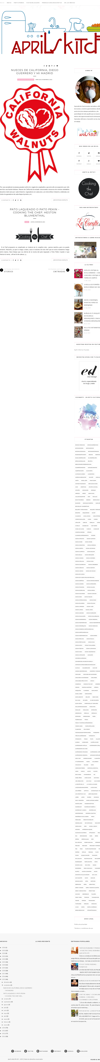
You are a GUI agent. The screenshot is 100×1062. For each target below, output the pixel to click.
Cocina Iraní (93, 600)
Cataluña (77, 522)
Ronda (94, 865)
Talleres (93, 894)
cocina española (79, 580)
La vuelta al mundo (92, 784)
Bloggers (77, 503)
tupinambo (78, 903)
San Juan (94, 874)
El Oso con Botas (94, 700)
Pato (92, 839)
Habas (88, 761)
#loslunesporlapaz (80, 457)
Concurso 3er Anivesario (90, 674)
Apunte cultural (93, 487)
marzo (5, 1019)
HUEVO (89, 771)
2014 (3, 1028)
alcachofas (89, 470)
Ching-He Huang (79, 529)
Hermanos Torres (80, 768)
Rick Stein (87, 865)
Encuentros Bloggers (25, 79)
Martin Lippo (78, 803)
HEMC (92, 764)
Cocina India (78, 596)
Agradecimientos (92, 467)
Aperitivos (83, 487)
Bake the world (79, 499)
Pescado (77, 845)
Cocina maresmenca (80, 619)
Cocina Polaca (90, 638)
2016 (3, 976)
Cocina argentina (80, 545)
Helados (86, 764)
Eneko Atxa (92, 706)
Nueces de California (81, 832)
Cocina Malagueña (80, 616)
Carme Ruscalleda (80, 519)
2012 (3, 1033)
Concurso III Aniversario (81, 677)
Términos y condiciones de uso (83, 928)
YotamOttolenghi (91, 910)
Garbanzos (85, 742)
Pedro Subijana (88, 842)
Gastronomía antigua (81, 745)
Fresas (86, 739)
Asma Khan (91, 493)
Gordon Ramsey (87, 758)
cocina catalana (79, 561)
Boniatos (77, 512)
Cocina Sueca (78, 645)
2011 (3, 1036)
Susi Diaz (77, 894)
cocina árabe (88, 541)
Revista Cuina (78, 865)
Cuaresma (86, 690)
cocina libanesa (79, 613)
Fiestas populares (89, 726)
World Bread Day (79, 910)
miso (85, 826)
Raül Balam (78, 858)
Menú (92, 816)
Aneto (77, 480)
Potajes (84, 852)
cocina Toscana (79, 648)
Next (63, 177)
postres (77, 852)
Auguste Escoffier (80, 496)
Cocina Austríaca (79, 551)
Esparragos (78, 713)
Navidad (77, 829)
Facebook (79, 156)
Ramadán (94, 855)
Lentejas (86, 790)
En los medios (69, 2)
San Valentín (78, 878)
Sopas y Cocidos (79, 887)
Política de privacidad (80, 924)
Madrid (89, 797)
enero (5, 1025)
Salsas (95, 871)
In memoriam (87, 774)
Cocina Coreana (79, 567)
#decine (91, 454)
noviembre (7, 985)
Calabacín (78, 516)
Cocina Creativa (90, 567)
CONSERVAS (78, 684)
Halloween (95, 761)
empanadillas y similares (91, 703)
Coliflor (95, 667)
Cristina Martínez (87, 687)
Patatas (77, 839)
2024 (3, 953)
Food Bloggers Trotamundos (83, 732)
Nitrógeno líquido (87, 829)
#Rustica (90, 461)
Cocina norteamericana (81, 632)
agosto (6, 1004)
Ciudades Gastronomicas (81, 535)
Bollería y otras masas (81, 509)
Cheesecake (85, 525)
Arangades (85, 490)
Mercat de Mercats (88, 819)
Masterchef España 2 (90, 806)
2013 (3, 1030)
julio (5, 1007)
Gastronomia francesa (81, 751)
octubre (6, 999)
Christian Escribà (80, 532)
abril (5, 1016)
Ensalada (77, 709)
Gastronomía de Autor (81, 748)
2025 (3, 950)
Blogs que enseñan (88, 503)
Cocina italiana (91, 603)
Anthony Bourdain (80, 483)
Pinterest (79, 163)
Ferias (86, 719)
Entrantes (94, 709)
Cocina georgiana (80, 590)
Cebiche (85, 522)
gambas (77, 742)
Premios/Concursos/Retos (52, 2)
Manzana (96, 797)
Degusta (88, 697)
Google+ (89, 163)
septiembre (7, 1002)
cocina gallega (91, 587)
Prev (58, 177)
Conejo (92, 680)
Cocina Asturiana (90, 548)
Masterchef (78, 806)
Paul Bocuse (78, 842)
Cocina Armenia (91, 545)
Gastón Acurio (94, 742)
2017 (3, 973)
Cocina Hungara (92, 593)
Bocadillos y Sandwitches (82, 506)
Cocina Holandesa (80, 593)
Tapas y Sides (78, 897)
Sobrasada (78, 884)
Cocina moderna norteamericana (84, 629)
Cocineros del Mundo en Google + (84, 661)
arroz (84, 493)
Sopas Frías (92, 884)
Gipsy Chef (78, 758)
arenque (93, 490)
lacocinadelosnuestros (81, 787)
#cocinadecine (90, 448)
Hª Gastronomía (79, 761)
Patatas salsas (85, 839)
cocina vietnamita (80, 655)
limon (82, 797)
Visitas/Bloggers (33, 2)
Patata (96, 835)
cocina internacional (81, 600)
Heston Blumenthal (92, 768)
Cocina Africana (79, 538)
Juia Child (88, 781)
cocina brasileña (89, 554)
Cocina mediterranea (81, 622)
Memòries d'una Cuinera (82, 816)
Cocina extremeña (91, 583)
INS (94, 774)
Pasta (91, 835)
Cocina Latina (89, 609)
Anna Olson (93, 480)
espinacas (94, 713)
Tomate (77, 900)
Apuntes (77, 490)
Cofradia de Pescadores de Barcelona (85, 664)
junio (5, 1010)
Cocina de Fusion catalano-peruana (84, 577)
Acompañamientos (80, 467)
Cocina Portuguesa (80, 642)
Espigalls (86, 713)
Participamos (19, 2)
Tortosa (84, 900)
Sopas (85, 884)
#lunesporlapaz (92, 457)
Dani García (95, 690)
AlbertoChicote (79, 470)
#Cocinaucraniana (80, 451)
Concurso (78, 674)
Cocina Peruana (79, 638)
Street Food (92, 890)
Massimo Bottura (89, 803)
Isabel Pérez (78, 777)
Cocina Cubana (79, 571)
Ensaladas (86, 709)
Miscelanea (78, 826)
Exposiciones (86, 716)
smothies (93, 881)
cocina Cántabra (90, 558)
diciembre (7, 982)
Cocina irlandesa (79, 603)
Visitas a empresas (92, 907)
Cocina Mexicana (93, 625)
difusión (85, 700)
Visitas (82, 907)
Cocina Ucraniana (91, 648)
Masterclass (92, 810)
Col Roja (77, 667)
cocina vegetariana (90, 651)
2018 (3, 970)
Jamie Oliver (87, 777)
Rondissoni (78, 868)
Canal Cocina (86, 516)
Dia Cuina (77, 700)
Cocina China (90, 561)
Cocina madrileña (91, 613)
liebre (77, 797)
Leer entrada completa (60, 200)
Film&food (78, 729)
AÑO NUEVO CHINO (92, 483)
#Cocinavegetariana (93, 451)
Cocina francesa (79, 587)
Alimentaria (91, 474)
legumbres (78, 790)
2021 (3, 962)
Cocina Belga (78, 554)
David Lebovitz (79, 697)
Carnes (96, 519)
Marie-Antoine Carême (92, 800)
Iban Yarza (78, 774)
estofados (78, 716)
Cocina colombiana (80, 564)
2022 (3, 959)
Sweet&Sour (85, 894)
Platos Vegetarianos (90, 848)
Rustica (77, 871)
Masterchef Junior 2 (80, 810)
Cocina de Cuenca (80, 574)
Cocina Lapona (79, 609)
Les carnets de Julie (80, 793)
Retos (96, 861)
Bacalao (95, 496)
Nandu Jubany (93, 826)
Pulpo (97, 852)
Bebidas (88, 499)
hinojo (83, 771)
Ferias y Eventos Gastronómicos (83, 722)
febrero (6, 1022)
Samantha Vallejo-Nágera (82, 874)
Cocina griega (91, 590)
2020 (3, 965)
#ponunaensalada (80, 461)
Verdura (86, 903)
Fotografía (78, 739)
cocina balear (91, 551)
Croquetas (78, 690)
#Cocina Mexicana (80, 445)
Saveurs (93, 878)
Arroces (77, 493)
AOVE (76, 487)
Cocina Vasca (78, 651)
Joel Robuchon (79, 781)
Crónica (96, 687)
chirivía (89, 529)
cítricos (89, 532)
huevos (95, 771)
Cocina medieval (93, 619)
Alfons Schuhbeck (80, 474)
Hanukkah (78, 764)
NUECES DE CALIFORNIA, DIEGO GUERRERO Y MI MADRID (34, 72)
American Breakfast (80, 477)
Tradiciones (92, 900)
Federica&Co (78, 719)
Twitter (89, 156)
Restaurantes (88, 861)
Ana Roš (91, 477)
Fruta (91, 739)
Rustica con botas (86, 871)
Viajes (77, 907)
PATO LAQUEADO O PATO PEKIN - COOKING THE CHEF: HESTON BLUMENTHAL (34, 212)
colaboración (86, 667)
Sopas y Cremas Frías (80, 890)
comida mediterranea (81, 671)
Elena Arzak (78, 703)
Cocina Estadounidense (93, 580)
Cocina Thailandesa (90, 645)
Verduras (94, 903)
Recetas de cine (88, 858)
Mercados (78, 819)
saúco (86, 878)
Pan (76, 835)
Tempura (86, 897)
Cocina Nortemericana (81, 635)
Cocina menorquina (80, 625)
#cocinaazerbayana (93, 445)
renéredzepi (78, 861)
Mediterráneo (79, 813)
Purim (77, 855)
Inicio (2, 2)
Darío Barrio (88, 693)
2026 (3, 947)
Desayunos (95, 697)
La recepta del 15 (79, 784)
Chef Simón (94, 525)
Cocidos (93, 535)
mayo (5, 1013)
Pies (76, 848)
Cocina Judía (90, 606)
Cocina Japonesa (79, 606)
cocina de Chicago (91, 571)
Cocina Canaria (79, 558)
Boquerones (86, 512)
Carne (89, 519)
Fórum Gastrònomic (80, 735)
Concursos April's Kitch (81, 680)
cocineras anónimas (80, 658)
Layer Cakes (94, 787)
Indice (9, 2)
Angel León (84, 480)
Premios (90, 852)
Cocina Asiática (79, 548)
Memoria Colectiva (91, 813)
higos (76, 771)
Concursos (94, 677)
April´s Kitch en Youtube (81, 350)
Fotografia (92, 735)
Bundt (93, 512)
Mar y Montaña (79, 800)
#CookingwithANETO (80, 454)
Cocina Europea (79, 583)
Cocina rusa (91, 642)
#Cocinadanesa (79, 448)
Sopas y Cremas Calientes (92, 887)
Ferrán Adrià (79, 726)
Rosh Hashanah (88, 868)
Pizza (81, 848)
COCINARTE (90, 655)
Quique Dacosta (85, 855)
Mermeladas (78, 823)
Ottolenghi (92, 832)
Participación (83, 835)
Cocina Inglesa (88, 596)
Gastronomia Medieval (81, 755)
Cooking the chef (88, 684)
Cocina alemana (91, 538)
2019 (3, 968)
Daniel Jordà (78, 693)
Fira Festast (87, 729)
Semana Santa (79, 881)
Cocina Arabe (78, 541)
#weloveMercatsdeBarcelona (83, 464)
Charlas (77, 525)
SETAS (86, 881)
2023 (3, 956)
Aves (26, 222)
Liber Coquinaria (92, 793)
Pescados (84, 845)
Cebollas (92, 522)
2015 (3, 979)
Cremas (77, 687)
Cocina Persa (93, 635)
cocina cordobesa (93, 564)
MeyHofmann (88, 823)
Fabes (93, 716)
